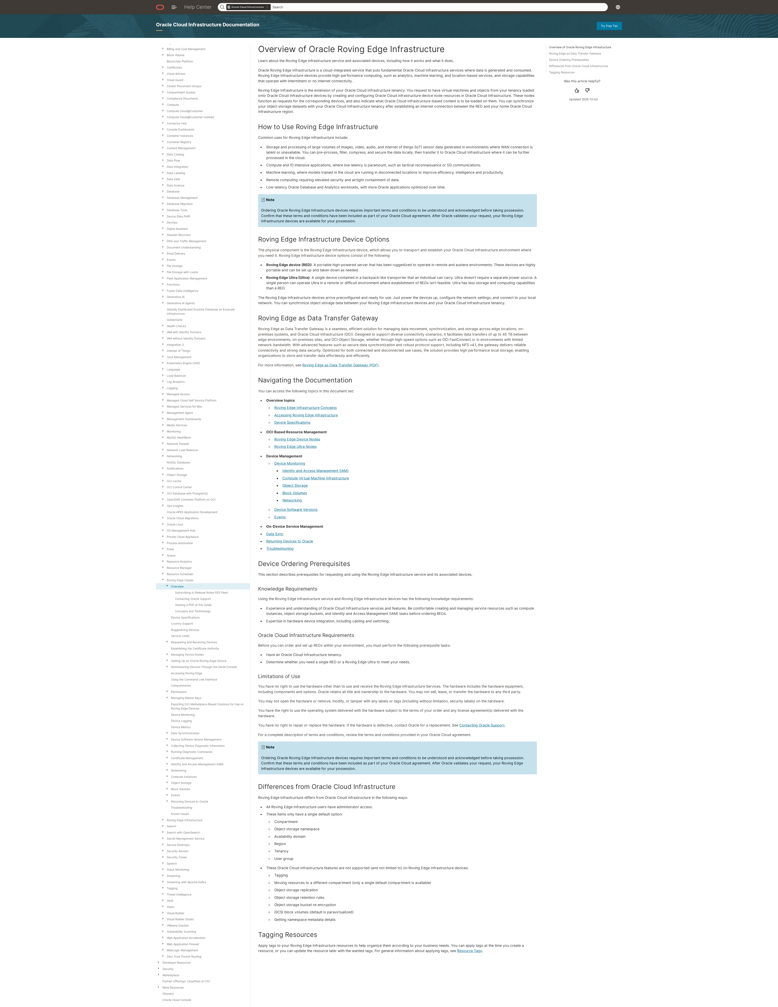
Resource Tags (469, 951)
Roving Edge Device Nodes (297, 439)
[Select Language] (618, 7)
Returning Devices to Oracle (289, 541)
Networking (292, 500)
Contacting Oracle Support (481, 725)
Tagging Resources (562, 72)
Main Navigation (174, 7)
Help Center (198, 7)
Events (280, 517)
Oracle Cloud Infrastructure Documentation (207, 25)
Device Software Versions (295, 509)
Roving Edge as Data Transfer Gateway (575, 53)
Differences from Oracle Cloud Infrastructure (578, 66)
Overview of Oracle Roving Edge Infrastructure (580, 47)
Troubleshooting (280, 548)
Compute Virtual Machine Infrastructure (315, 478)
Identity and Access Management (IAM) (315, 471)
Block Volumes (294, 493)
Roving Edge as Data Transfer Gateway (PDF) (340, 365)
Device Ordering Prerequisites (569, 59)
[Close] (162, 579)
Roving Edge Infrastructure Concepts (305, 408)
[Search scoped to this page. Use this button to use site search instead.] (267, 7)
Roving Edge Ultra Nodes (295, 446)
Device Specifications (292, 422)
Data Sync (274, 534)
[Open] (162, 48)
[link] (248, 7)
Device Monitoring (289, 463)
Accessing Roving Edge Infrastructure (306, 415)
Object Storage (295, 485)
